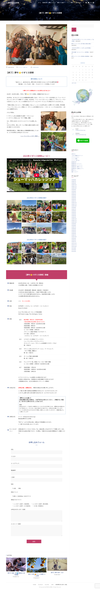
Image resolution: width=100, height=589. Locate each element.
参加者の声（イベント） (77, 163)
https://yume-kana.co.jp (81, 134)
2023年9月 (74, 223)
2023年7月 (74, 227)
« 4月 (73, 83)
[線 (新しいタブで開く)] (93, 2)
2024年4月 (74, 214)
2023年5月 (74, 230)
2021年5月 (74, 251)
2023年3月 (74, 233)
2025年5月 (74, 194)
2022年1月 (74, 241)
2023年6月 (74, 228)
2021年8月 (74, 248)
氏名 (12, 449)
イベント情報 (74, 158)
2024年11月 (74, 204)
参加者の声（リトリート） (77, 165)
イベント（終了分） (23, 67)
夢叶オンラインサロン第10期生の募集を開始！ (82, 43)
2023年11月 (74, 220)
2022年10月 (74, 236)
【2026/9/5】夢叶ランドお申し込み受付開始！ (82, 48)
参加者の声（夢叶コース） (77, 166)
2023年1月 (74, 235)
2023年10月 (74, 222)
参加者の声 (74, 162)
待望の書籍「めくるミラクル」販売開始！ (81, 52)
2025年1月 (74, 201)
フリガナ (13, 456)
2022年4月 (74, 238)
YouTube (47, 584)
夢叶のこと (74, 170)
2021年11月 (74, 244)
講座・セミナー (75, 171)
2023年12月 (74, 218)
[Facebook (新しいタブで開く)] (86, 2)
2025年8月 (74, 191)
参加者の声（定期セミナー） (78, 168)
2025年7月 (74, 193)
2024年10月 (74, 205)
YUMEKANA (36, 67)
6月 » (75, 83)
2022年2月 (74, 240)
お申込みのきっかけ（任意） (18, 509)
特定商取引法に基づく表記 (61, 584)
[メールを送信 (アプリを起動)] (91, 2)
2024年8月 (74, 207)
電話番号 (13, 470)
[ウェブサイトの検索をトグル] (83, 2)
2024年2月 (74, 217)
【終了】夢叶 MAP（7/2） (57, 572)
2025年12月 (74, 184)
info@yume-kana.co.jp (80, 130)
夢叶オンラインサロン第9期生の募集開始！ (81, 56)
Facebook (40, 584)
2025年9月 (74, 189)
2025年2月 (74, 199)
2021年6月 (74, 249)
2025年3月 (74, 197)
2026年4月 (74, 183)
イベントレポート (75, 157)
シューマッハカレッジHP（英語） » (29, 136)
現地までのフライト (16, 500)
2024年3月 (74, 215)
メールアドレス (15, 463)
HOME (34, 584)
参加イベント (14, 492)
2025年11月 (74, 186)
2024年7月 (74, 209)
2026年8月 (74, 180)
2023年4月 (74, 231)
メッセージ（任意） (16, 524)
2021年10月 (74, 246)
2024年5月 (74, 212)
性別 (12, 484)
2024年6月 (74, 210)
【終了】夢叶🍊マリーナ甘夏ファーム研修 (36, 575)
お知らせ (73, 154)
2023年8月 (74, 225)
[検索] (74, 30)
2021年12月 (74, 243)
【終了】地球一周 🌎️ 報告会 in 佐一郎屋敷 (16, 573)
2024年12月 (74, 202)
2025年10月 (74, 188)
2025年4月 (74, 196)
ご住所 (12, 477)
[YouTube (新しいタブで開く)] (88, 2)
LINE (52, 584)
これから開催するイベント (77, 155)
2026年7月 (74, 181)
